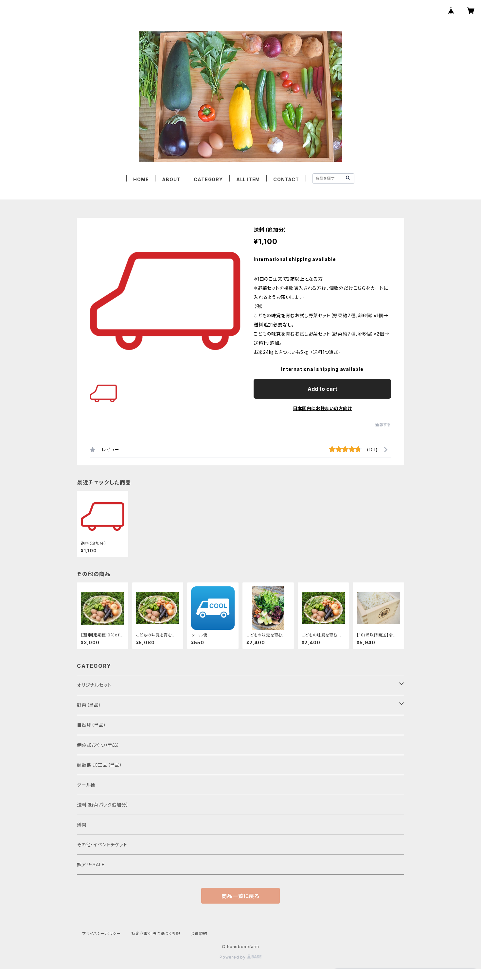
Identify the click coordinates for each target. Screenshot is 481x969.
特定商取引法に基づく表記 (155, 933)
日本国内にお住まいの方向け (322, 408)
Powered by (233, 957)
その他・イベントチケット (102, 844)
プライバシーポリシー (101, 933)
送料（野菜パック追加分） (103, 804)
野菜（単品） (89, 705)
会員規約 (199, 933)
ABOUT (171, 179)
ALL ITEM (248, 179)
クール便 (86, 784)
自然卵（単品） (91, 725)
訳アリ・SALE (90, 864)
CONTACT (286, 179)
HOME (141, 179)
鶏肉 (82, 824)
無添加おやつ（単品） (98, 745)
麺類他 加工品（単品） (99, 765)
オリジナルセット (94, 685)
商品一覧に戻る (240, 896)
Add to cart (322, 389)
